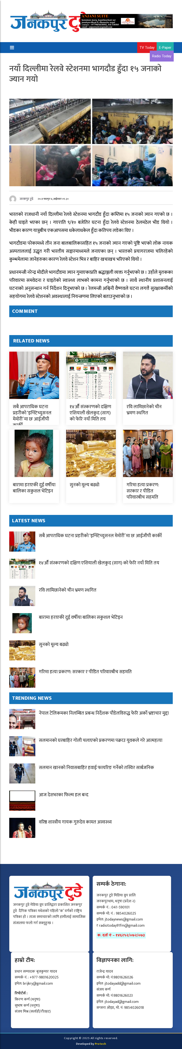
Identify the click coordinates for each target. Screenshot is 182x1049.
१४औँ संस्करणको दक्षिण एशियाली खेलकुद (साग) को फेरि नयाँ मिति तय (90, 413)
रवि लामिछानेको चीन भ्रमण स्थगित (144, 410)
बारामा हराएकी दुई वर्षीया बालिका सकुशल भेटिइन (34, 488)
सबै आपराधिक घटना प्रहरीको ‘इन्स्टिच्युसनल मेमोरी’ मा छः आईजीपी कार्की (32, 416)
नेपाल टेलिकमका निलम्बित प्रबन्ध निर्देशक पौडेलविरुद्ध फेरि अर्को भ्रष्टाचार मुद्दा (104, 713)
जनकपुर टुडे (26, 199)
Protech (100, 1043)
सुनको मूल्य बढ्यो (84, 485)
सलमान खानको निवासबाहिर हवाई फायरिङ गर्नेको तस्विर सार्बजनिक (96, 768)
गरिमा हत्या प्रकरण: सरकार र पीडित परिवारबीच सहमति (143, 491)
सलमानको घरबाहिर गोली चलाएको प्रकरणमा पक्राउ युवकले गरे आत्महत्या (100, 740)
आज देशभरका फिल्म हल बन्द (63, 795)
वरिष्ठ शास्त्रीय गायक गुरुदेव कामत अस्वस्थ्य (75, 822)
